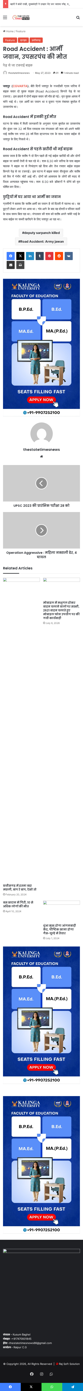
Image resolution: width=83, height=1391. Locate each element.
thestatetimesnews (19, 72)
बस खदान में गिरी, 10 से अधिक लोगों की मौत (18, 904)
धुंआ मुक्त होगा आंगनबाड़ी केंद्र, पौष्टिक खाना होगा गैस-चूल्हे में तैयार (59, 929)
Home (9, 31)
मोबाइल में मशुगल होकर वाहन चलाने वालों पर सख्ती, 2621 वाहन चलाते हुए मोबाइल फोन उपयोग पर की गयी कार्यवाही (61, 610)
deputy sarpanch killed (42, 233)
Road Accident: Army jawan (42, 241)
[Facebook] (11, 256)
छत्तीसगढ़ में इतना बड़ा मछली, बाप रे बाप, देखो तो (19, 888)
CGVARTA (20, 86)
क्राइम (23, 40)
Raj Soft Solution (69, 1363)
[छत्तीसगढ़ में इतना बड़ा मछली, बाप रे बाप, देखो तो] (21, 730)
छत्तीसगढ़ (36, 40)
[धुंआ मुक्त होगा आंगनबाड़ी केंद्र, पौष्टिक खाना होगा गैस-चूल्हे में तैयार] (61, 911)
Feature (21, 31)
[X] (20, 256)
